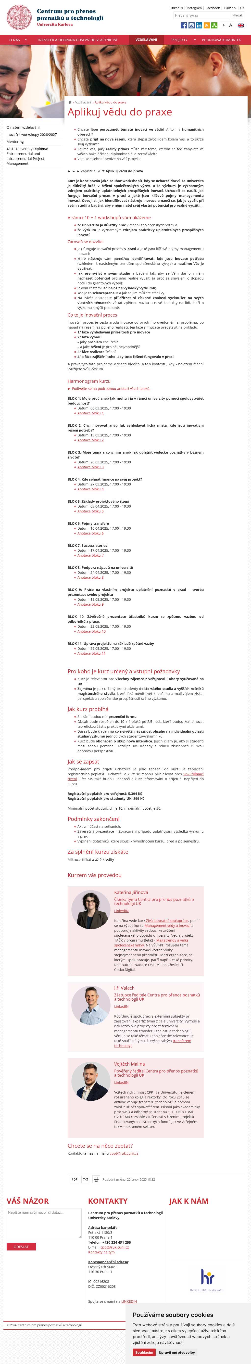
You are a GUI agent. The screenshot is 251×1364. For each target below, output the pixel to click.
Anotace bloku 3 (90, 467)
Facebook (213, 8)
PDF (74, 1179)
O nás (14, 40)
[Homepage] (70, 102)
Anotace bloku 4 (90, 489)
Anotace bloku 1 (90, 413)
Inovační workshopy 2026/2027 (32, 134)
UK (242, 8)
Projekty (180, 40)
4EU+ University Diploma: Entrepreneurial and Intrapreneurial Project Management (27, 156)
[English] (240, 25)
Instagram (194, 8)
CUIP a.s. (230, 8)
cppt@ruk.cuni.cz (124, 1153)
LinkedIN (176, 8)
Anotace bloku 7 (90, 555)
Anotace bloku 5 (90, 511)
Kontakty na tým (101, 1252)
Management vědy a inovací (167, 925)
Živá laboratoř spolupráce (167, 920)
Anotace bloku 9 (90, 604)
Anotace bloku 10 (91, 631)
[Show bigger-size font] (230, 25)
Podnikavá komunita (221, 40)
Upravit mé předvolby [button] (177, 1352)
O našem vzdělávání (23, 127)
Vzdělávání (146, 39)
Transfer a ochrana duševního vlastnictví (77, 40)
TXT (85, 1179)
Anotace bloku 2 (90, 440)
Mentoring (15, 141)
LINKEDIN (129, 1301)
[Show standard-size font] (223, 25)
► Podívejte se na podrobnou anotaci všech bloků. (109, 388)
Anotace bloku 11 (91, 653)
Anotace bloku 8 (90, 577)
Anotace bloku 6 (90, 533)
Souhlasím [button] (144, 1352)
